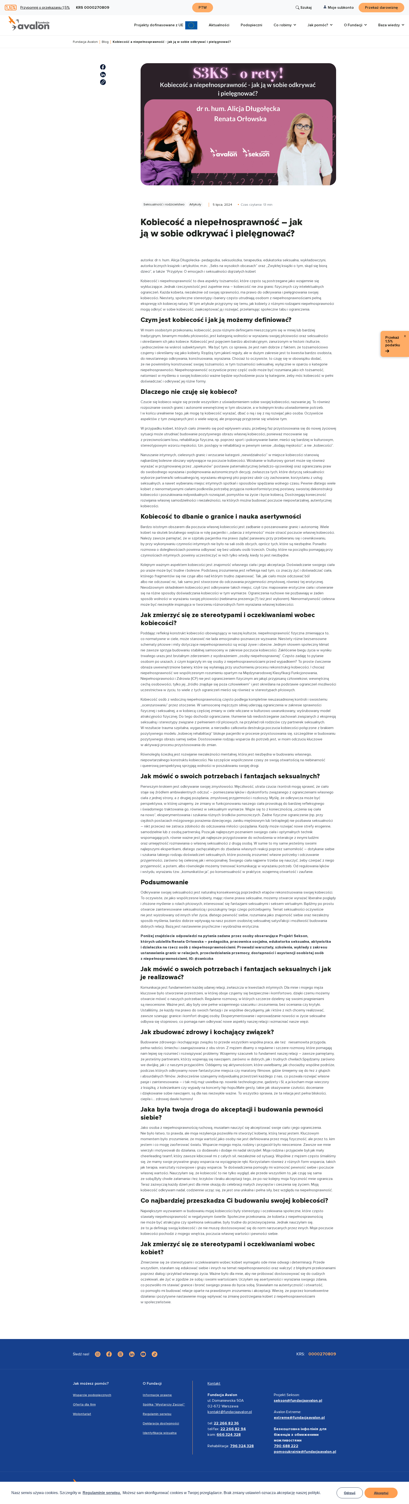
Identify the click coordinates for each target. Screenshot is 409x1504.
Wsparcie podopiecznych (92, 1395)
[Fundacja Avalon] (29, 23)
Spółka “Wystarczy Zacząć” (164, 1404)
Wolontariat (82, 1414)
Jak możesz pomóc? (91, 1383)
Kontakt (214, 1383)
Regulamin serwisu (157, 1414)
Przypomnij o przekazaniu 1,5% (45, 7)
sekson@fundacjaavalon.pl (298, 1400)
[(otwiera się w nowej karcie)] (103, 67)
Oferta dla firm (84, 1404)
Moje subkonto (341, 7)
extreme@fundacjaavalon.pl (299, 1417)
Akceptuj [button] (381, 1493)
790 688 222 (286, 1446)
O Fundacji (152, 1383)
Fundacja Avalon (85, 42)
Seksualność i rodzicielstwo (164, 204)
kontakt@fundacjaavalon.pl (230, 1412)
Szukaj (306, 7)
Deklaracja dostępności (161, 1423)
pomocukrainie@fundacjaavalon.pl (305, 1451)
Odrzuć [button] (350, 1493)
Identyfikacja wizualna (160, 1433)
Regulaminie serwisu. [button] (102, 1493)
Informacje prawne (157, 1395)
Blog (105, 42)
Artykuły (195, 204)
